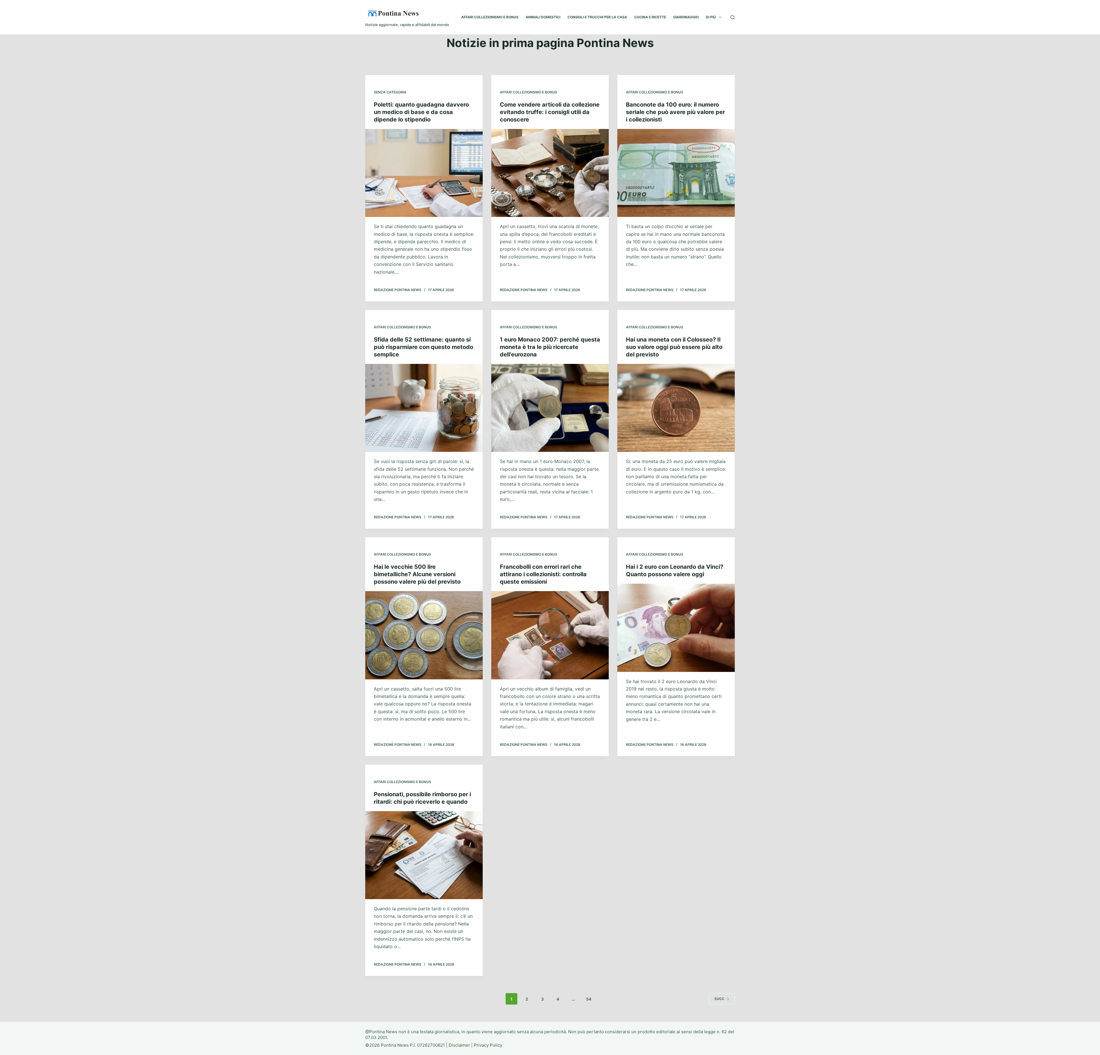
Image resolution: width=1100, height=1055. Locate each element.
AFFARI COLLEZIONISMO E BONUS (489, 17)
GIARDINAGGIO (686, 17)
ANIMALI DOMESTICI (543, 17)
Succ (719, 999)
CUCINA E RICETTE (650, 17)
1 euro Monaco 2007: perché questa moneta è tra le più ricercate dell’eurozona (550, 347)
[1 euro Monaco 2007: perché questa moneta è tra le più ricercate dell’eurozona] (550, 408)
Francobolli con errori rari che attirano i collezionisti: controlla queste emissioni (543, 574)
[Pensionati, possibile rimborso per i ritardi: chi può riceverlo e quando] (424, 855)
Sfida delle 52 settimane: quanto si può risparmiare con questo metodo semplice (423, 347)
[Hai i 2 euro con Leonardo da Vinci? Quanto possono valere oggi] (676, 628)
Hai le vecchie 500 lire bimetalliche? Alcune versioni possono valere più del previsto (417, 574)
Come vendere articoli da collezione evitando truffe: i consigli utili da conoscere (550, 112)
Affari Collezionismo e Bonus (528, 92)
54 (588, 999)
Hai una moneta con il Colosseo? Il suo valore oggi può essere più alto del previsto (674, 347)
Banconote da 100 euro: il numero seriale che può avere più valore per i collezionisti (675, 112)
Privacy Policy (488, 1045)
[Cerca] (732, 17)
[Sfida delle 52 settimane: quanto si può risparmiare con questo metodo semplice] (424, 408)
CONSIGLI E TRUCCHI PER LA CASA (597, 17)
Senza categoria (390, 92)
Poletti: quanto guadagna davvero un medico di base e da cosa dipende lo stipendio (421, 112)
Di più (711, 17)
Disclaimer (459, 1045)
